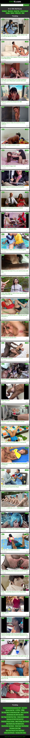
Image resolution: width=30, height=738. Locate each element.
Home (6, 736)
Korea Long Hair (10, 710)
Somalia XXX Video (21, 732)
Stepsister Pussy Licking (7, 721)
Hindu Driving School (23, 717)
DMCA (14, 736)
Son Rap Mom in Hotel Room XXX (10, 712)
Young (7, 13)
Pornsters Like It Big (15, 728)
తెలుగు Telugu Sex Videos (22, 721)
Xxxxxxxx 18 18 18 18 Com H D (15, 719)
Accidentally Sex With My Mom (15, 714)
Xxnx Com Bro (24, 712)
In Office (18, 710)
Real (23, 13)
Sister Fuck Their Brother (21, 726)
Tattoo (12, 13)
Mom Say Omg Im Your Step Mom (15, 730)
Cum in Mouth (24, 11)
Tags (10, 736)
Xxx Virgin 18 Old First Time (8, 717)
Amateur (4, 11)
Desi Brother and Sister (8, 726)
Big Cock (10, 11)
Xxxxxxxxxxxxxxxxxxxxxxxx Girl (12, 708)
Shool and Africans (9, 732)
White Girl (18, 13)
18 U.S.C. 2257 (21, 736)
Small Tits (16, 11)
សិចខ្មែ (22, 710)
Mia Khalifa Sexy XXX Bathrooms (15, 723)
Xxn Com (24, 708)
